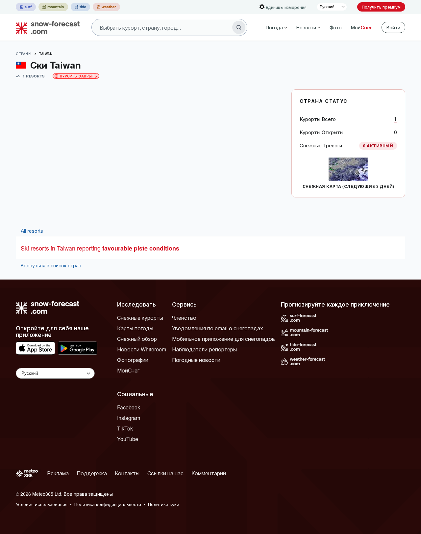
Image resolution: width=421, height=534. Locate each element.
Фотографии (132, 360)
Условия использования (41, 504)
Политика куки (163, 504)
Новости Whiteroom (141, 349)
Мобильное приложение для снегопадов (223, 338)
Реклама (58, 473)
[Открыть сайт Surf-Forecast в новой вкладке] (26, 7)
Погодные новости (196, 360)
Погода (274, 27)
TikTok (125, 428)
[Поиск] (238, 27)
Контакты (127, 473)
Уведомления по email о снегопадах (217, 328)
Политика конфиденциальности (107, 504)
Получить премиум (381, 7)
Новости (306, 27)
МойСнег (128, 370)
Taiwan (45, 53)
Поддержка (92, 473)
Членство (184, 317)
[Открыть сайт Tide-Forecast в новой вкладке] (80, 7)
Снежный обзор (137, 338)
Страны (23, 53)
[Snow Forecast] (46, 27)
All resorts (32, 230)
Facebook (128, 407)
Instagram (128, 418)
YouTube (127, 439)
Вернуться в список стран (51, 265)
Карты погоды (135, 328)
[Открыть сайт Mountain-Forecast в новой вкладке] (53, 7)
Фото (336, 27)
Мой (361, 27)
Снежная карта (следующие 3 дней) (348, 186)
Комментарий (208, 473)
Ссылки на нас (165, 473)
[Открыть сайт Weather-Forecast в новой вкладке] (106, 7)
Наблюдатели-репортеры (204, 349)
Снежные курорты (140, 317)
